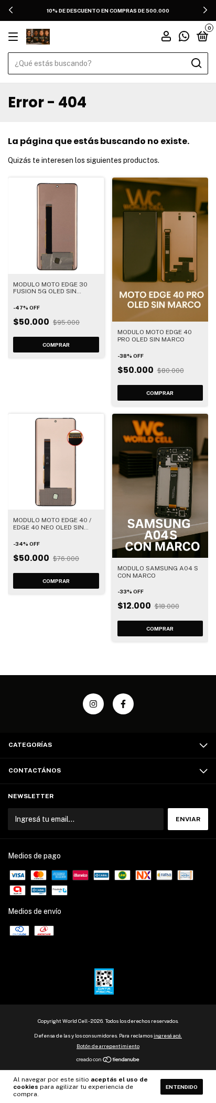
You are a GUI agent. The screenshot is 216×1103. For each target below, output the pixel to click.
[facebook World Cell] (123, 703)
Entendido (182, 1087)
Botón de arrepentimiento (108, 1046)
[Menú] (15, 37)
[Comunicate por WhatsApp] (184, 38)
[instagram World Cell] (93, 703)
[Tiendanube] (108, 1060)
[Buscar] (195, 63)
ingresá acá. (168, 1035)
